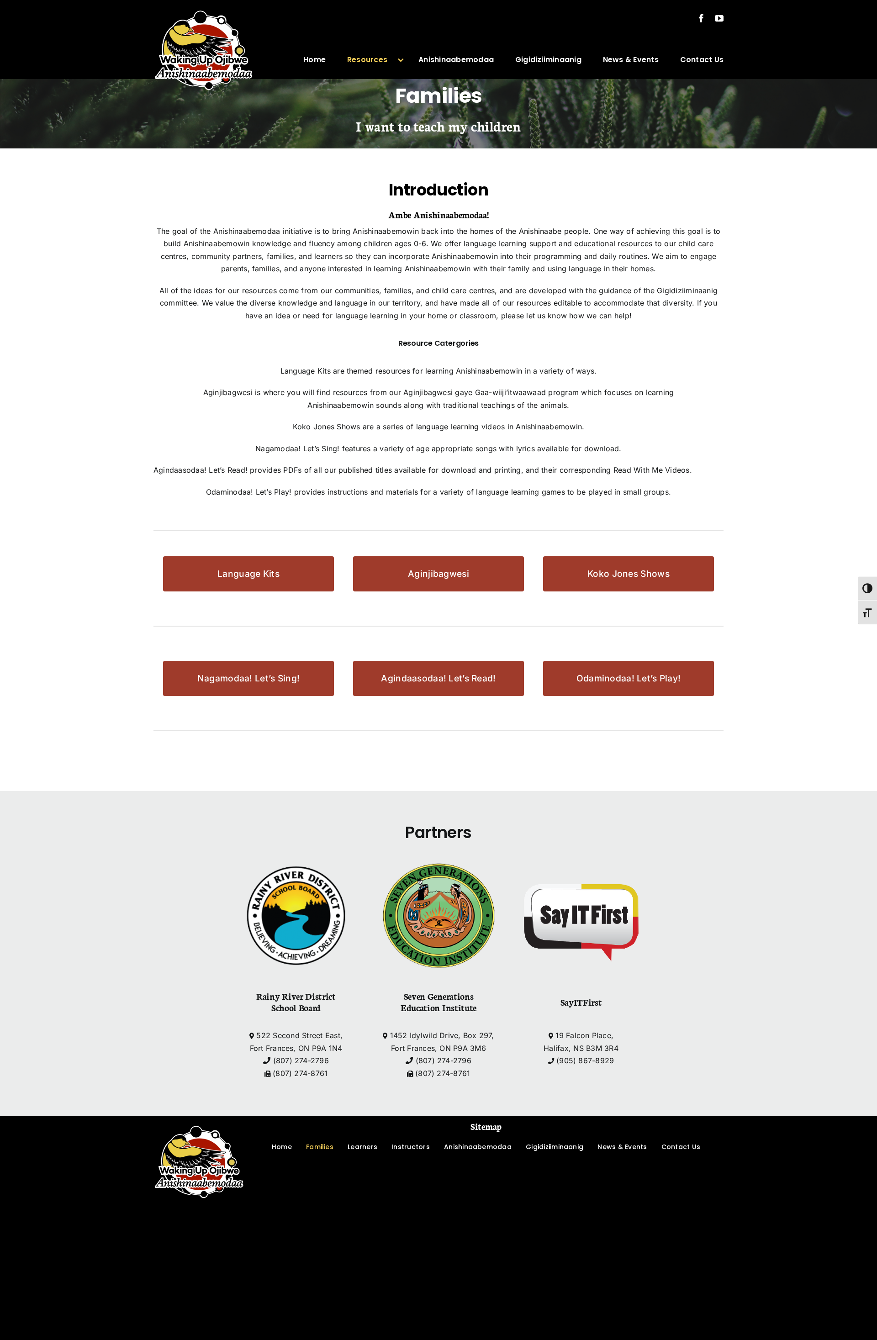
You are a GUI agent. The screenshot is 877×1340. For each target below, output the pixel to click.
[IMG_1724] (199, 1119)
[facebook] (701, 18)
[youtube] (719, 18)
